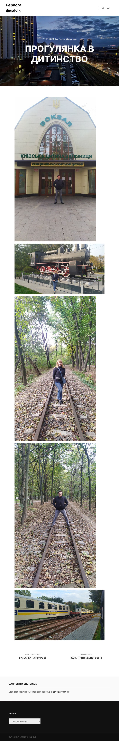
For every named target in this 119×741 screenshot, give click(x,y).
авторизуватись (61, 691)
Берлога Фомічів (13, 8)
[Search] (103, 8)
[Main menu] (108, 8)
